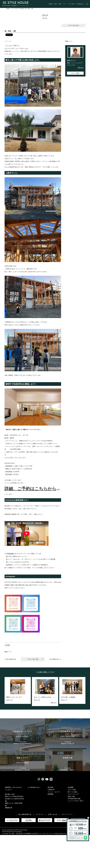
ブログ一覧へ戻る (73, 25)
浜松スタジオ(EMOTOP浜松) (14, 796)
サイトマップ (67, 814)
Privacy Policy (5, 831)
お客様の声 (51, 789)
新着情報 (50, 794)
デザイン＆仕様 (71, 3)
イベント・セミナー (54, 792)
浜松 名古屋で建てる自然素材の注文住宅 (25, 833)
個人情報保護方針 (24, 814)
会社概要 (70, 787)
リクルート (40, 814)
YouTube (10, 553)
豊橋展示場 (8, 807)
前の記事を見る (11, 659)
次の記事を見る (54, 659)
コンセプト (8, 789)
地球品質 (50, 3)
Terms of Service (15, 831)
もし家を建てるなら (80, 3)
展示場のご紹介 (10, 794)
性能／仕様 (71, 796)
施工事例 (50, 787)
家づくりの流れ (73, 792)
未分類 (7, 645)
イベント (64, 3)
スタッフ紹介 (75, 73)
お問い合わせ (53, 814)
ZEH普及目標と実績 (74, 798)
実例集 (59, 3)
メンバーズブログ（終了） (76, 801)
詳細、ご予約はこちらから (30, 488)
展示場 (55, 3)
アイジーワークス (73, 794)
